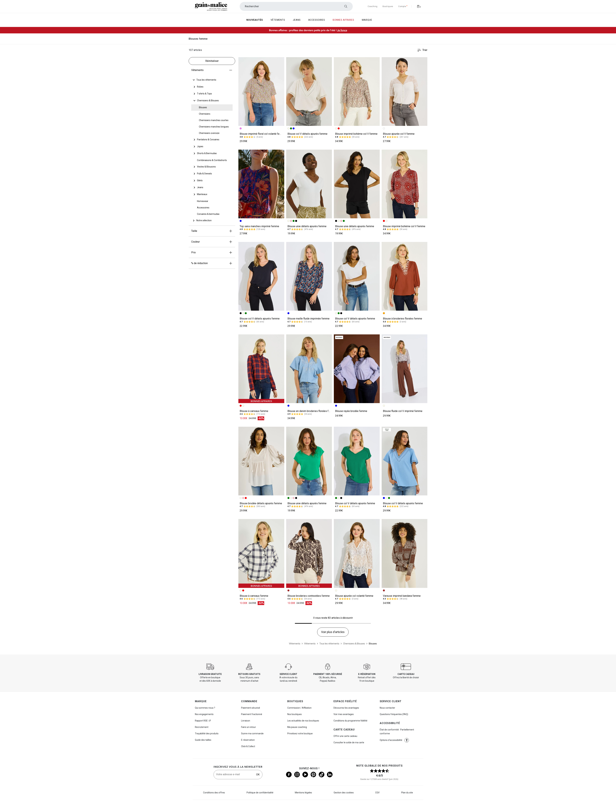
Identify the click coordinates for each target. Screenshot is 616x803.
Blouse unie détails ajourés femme (306, 226)
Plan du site (407, 792)
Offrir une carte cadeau (345, 736)
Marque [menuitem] (367, 20)
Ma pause (297, 727)
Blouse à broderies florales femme (402, 318)
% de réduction (199, 263)
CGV (377, 792)
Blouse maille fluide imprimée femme (308, 318)
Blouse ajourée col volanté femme (354, 595)
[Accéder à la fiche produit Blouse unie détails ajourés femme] (309, 184)
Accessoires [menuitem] (316, 20)
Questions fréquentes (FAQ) (394, 714)
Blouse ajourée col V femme (399, 133)
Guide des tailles (203, 740)
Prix (193, 252)
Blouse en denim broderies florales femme (311, 411)
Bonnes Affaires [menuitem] (343, 20)
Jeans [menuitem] (297, 20)
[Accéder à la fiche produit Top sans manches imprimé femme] (261, 184)
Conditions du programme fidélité (350, 720)
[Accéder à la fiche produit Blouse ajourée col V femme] (405, 91)
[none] (212, 80)
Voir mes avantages (344, 714)
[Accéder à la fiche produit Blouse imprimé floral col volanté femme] (261, 91)
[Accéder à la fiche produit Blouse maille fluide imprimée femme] (309, 276)
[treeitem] (206, 80)
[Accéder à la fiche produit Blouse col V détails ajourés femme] (309, 91)
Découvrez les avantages (346, 708)
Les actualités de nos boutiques (303, 720)
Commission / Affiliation (299, 708)
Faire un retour (248, 727)
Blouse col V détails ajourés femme (307, 133)
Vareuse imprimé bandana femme (402, 595)
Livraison (245, 720)
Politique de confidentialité (260, 792)
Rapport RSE (201, 720)
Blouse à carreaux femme (254, 411)
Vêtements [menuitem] (278, 20)
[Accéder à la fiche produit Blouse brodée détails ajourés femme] (261, 461)
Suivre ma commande (252, 733)
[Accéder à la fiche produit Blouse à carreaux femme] (261, 368)
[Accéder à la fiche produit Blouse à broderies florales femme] (405, 276)
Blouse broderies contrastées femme (308, 595)
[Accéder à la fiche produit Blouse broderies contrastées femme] (309, 553)
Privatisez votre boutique (300, 733)
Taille (194, 230)
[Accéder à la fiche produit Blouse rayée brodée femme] (357, 368)
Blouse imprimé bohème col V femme (356, 133)
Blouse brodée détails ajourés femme (261, 503)
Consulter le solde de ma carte (349, 742)
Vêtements (197, 70)
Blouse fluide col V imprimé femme (402, 411)
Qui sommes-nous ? (205, 708)
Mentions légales (303, 792)
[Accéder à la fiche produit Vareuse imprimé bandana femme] (405, 553)
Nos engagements (204, 714)
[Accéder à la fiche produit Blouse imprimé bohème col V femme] (357, 91)
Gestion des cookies (344, 792)
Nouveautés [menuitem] (254, 20)
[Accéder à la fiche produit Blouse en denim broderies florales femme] (309, 368)
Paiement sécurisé (250, 708)
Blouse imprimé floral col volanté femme (262, 133)
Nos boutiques (294, 714)
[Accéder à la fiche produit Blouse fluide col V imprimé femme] (405, 368)
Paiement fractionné (251, 714)
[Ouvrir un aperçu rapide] (280, 61)
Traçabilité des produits (206, 733)
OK (258, 774)
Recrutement (201, 727)
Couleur (195, 241)
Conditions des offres (214, 792)
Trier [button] (424, 50)
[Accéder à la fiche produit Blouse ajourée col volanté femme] (357, 553)
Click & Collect (248, 746)
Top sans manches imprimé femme (259, 226)
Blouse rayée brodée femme (351, 411)
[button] (280, 61)
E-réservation (248, 740)
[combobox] (296, 6)
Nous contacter (387, 708)
